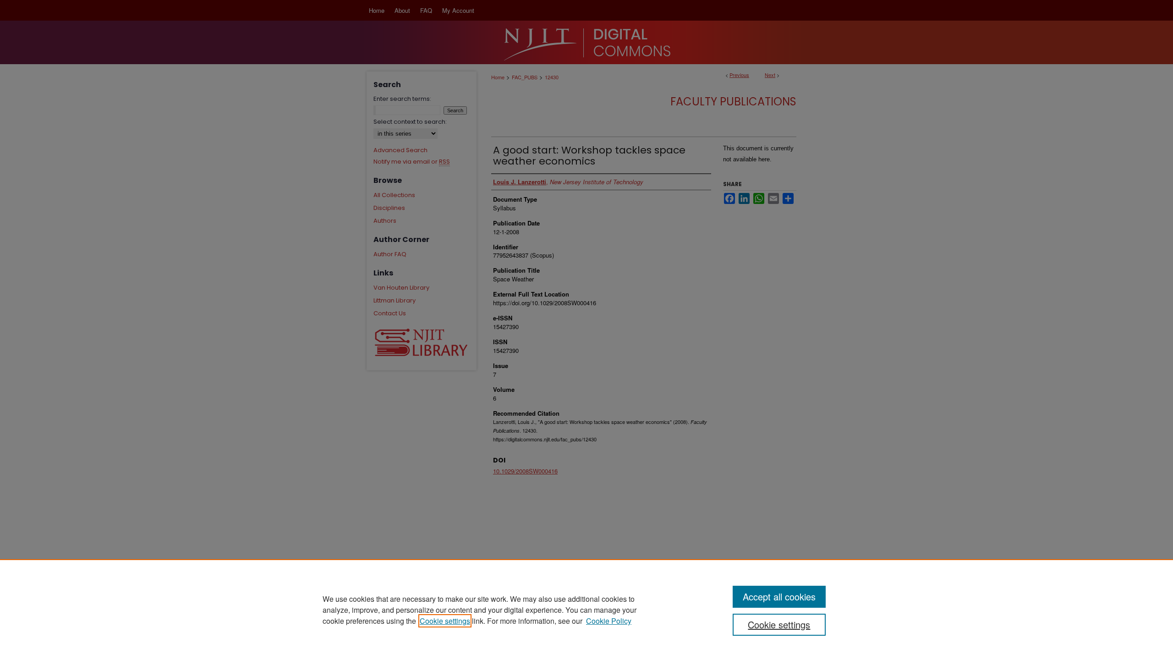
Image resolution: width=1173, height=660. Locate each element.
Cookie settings (445, 621)
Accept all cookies (779, 596)
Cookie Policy (608, 621)
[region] (586, 609)
